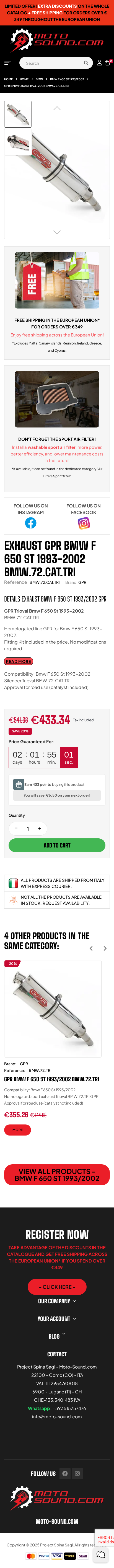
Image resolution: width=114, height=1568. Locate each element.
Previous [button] (91, 948)
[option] (53, 1052)
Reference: (14, 1070)
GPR (82, 582)
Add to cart (57, 845)
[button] (57, 1287)
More (17, 1130)
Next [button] (105, 948)
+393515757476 (69, 1408)
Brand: (71, 582)
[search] (86, 63)
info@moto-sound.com (57, 1416)
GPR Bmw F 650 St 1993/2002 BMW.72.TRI (51, 1079)
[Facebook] (65, 1473)
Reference (15, 582)
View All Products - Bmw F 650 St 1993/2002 (57, 1175)
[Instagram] (77, 1473)
